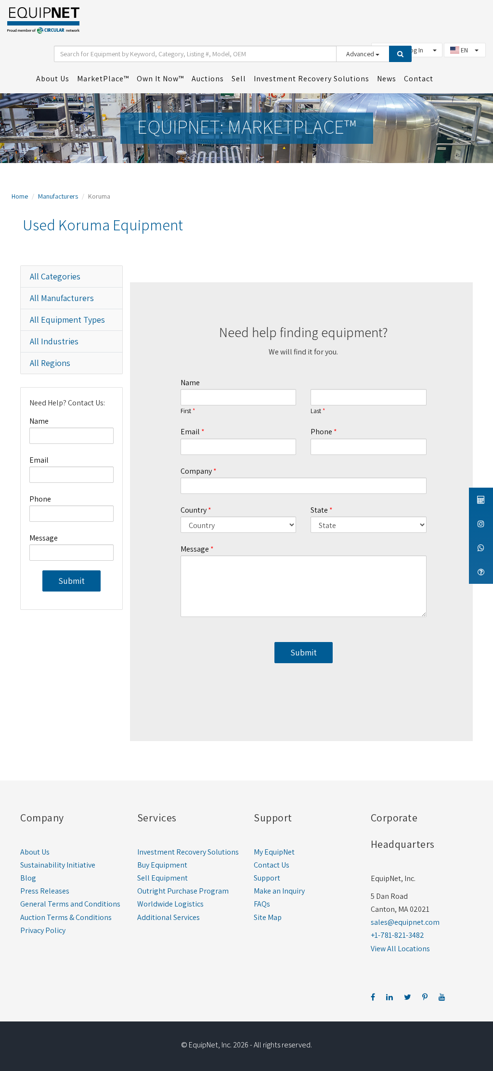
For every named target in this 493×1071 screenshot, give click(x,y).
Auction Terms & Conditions (66, 917)
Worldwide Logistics (170, 904)
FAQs (262, 904)
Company (196, 471)
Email (39, 460)
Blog (28, 878)
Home (20, 196)
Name (39, 421)
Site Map (268, 917)
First (186, 411)
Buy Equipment (162, 865)
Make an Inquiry (279, 891)
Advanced (361, 54)
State (319, 510)
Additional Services (168, 917)
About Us (35, 852)
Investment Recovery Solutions (188, 852)
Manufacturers (58, 196)
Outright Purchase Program (183, 891)
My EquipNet (274, 852)
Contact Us (271, 865)
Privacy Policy (42, 930)
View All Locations (400, 949)
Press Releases (44, 891)
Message (43, 538)
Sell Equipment (162, 878)
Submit (71, 580)
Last (316, 411)
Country (194, 510)
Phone (40, 499)
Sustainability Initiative (57, 865)
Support (267, 878)
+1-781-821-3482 (397, 935)
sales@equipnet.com (405, 922)
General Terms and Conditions (70, 904)
